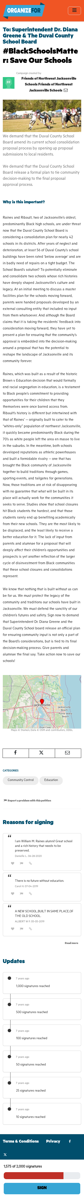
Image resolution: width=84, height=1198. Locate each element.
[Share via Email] (68, 753)
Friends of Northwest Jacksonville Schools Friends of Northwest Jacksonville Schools (48, 85)
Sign (42, 1188)
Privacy (53, 1142)
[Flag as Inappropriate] (21, 864)
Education (51, 780)
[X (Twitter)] (5, 1155)
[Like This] (12, 864)
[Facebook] (70, 1142)
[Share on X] (42, 753)
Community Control (21, 780)
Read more (71, 943)
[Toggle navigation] (74, 11)
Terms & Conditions (21, 1142)
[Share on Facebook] (16, 753)
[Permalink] (30, 864)
